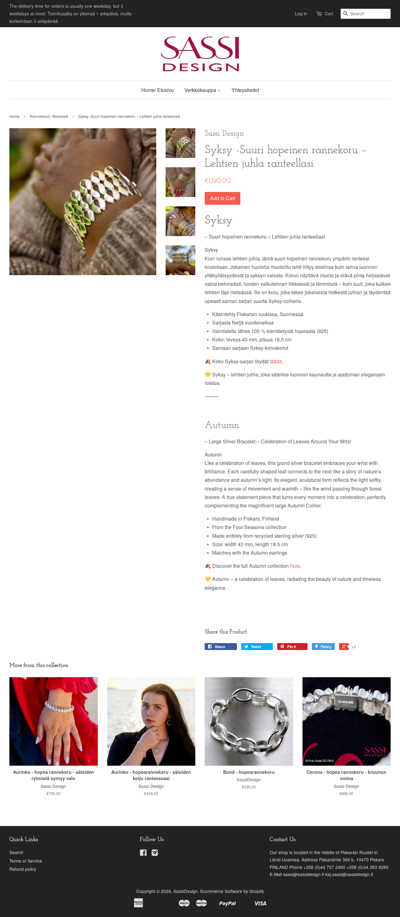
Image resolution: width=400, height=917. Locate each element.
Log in (301, 13)
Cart (329, 13)
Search (16, 852)
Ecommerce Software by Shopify (232, 891)
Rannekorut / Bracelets (49, 116)
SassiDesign (185, 891)
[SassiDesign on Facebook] (143, 853)
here (294, 565)
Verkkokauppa (201, 89)
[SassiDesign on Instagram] (154, 853)
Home (14, 116)
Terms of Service (25, 861)
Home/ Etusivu (157, 89)
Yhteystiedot (245, 89)
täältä (275, 361)
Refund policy (22, 869)
